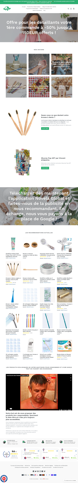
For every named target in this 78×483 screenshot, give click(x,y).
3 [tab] (39, 40)
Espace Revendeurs (37, 10)
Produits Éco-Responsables (33, 6)
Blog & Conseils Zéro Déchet (49, 6)
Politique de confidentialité (60, 465)
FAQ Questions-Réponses (37, 465)
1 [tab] (37, 40)
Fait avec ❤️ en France (44, 478)
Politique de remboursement (22, 467)
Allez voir (45, 128)
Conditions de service (58, 467)
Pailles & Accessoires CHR (46, 8)
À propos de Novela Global (17, 465)
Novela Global (35, 478)
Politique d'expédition (35, 467)
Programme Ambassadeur (32, 8)
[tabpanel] (39, 27)
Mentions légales (49, 465)
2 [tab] (38, 40)
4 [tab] (40, 40)
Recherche (27, 465)
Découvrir (45, 168)
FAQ (44, 10)
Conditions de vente (46, 467)
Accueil (23, 6)
